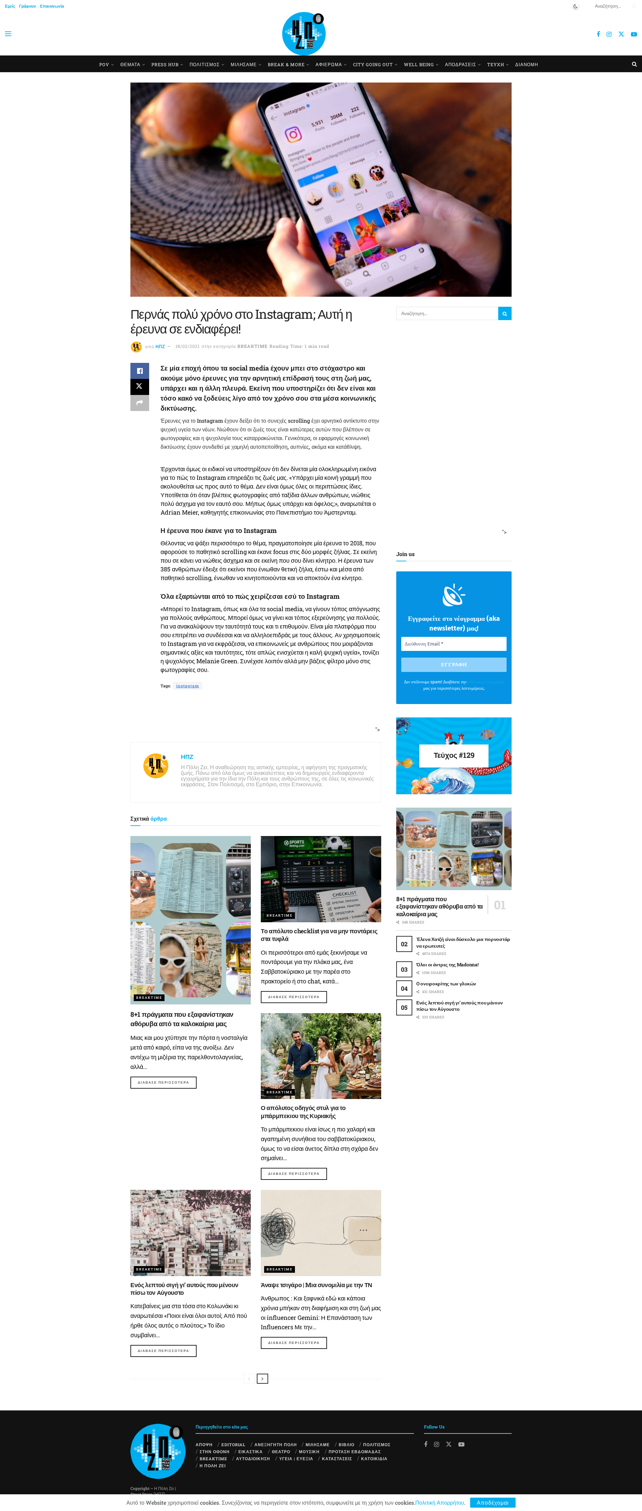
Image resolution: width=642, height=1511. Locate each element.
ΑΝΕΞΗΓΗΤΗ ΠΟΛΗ (275, 1444)
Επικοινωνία (52, 6)
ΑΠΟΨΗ (204, 1444)
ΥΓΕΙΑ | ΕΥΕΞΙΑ (296, 1458)
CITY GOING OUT (373, 64)
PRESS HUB (165, 64)
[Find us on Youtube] (634, 34)
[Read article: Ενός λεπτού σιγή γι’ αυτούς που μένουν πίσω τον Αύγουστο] (190, 1233)
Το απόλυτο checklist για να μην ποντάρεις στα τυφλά (319, 935)
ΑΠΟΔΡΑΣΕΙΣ (460, 64)
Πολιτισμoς (205, 64)
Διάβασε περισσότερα (167, 1082)
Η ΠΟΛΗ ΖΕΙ (213, 1465)
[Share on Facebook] (139, 371)
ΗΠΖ (160, 346)
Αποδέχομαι (493, 1502)
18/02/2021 (188, 346)
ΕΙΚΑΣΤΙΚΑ (250, 1451)
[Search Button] (633, 6)
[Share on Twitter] (139, 387)
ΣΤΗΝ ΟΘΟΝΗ (215, 1451)
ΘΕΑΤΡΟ (281, 1451)
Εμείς (10, 6)
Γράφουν (27, 6)
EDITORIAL (233, 1444)
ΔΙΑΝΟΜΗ (526, 64)
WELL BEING (419, 64)
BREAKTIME (252, 346)
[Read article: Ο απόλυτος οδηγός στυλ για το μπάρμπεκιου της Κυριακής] (321, 1056)
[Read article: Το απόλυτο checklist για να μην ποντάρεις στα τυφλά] (321, 879)
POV (104, 64)
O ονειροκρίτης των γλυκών (446, 983)
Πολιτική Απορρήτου (439, 1502)
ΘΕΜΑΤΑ (130, 64)
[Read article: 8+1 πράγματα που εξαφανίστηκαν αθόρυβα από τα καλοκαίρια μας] (190, 920)
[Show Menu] (8, 33)
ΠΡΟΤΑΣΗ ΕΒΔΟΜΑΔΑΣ (355, 1451)
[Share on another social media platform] (139, 403)
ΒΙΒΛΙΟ (346, 1444)
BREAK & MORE (286, 64)
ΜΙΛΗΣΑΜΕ (244, 64)
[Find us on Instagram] (609, 34)
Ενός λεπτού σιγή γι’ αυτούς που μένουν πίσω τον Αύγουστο (184, 1288)
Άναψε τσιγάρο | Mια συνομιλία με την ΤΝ (316, 1285)
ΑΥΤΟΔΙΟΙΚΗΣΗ (253, 1458)
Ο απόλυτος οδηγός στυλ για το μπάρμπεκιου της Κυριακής (303, 1111)
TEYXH (495, 64)
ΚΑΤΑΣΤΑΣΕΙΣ (337, 1458)
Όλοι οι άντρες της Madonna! (447, 964)
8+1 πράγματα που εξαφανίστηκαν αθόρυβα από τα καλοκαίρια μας (439, 906)
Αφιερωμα (329, 64)
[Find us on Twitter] (621, 33)
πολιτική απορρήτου (486, 681)
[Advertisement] (253, 716)
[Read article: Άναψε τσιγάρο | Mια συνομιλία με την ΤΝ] (321, 1233)
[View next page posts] (262, 1379)
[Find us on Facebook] (598, 34)
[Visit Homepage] (304, 33)
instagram (187, 685)
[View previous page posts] (249, 1379)
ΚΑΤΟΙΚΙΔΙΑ (374, 1458)
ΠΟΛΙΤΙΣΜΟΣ (377, 1444)
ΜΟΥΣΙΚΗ (309, 1451)
